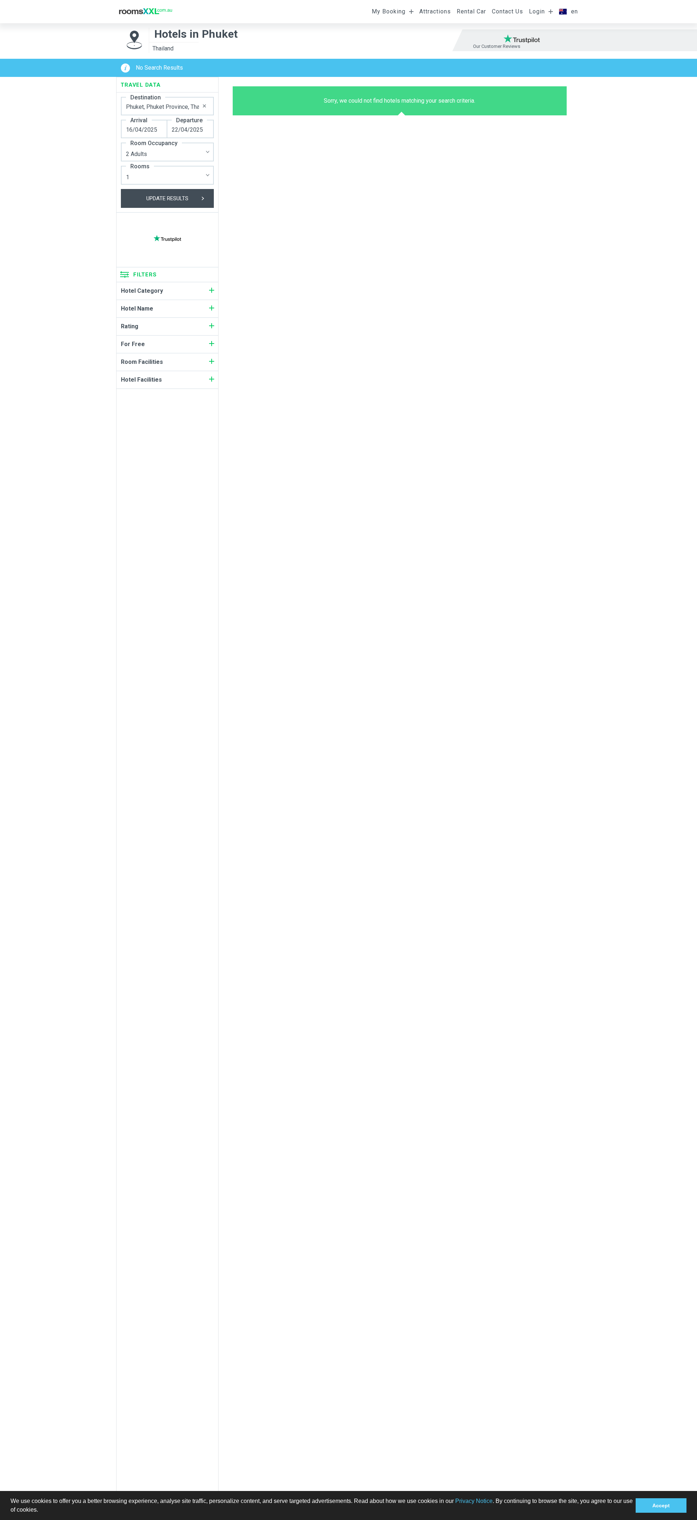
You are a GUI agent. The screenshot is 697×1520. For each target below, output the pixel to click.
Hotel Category (142, 290)
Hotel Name (137, 308)
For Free (133, 344)
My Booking (388, 11)
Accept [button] (661, 1505)
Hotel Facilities (141, 379)
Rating (129, 326)
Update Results (167, 198)
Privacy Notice (474, 1501)
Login (537, 11)
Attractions (435, 11)
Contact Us (507, 11)
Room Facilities (142, 361)
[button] (41, 1510)
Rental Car (471, 11)
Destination (145, 97)
